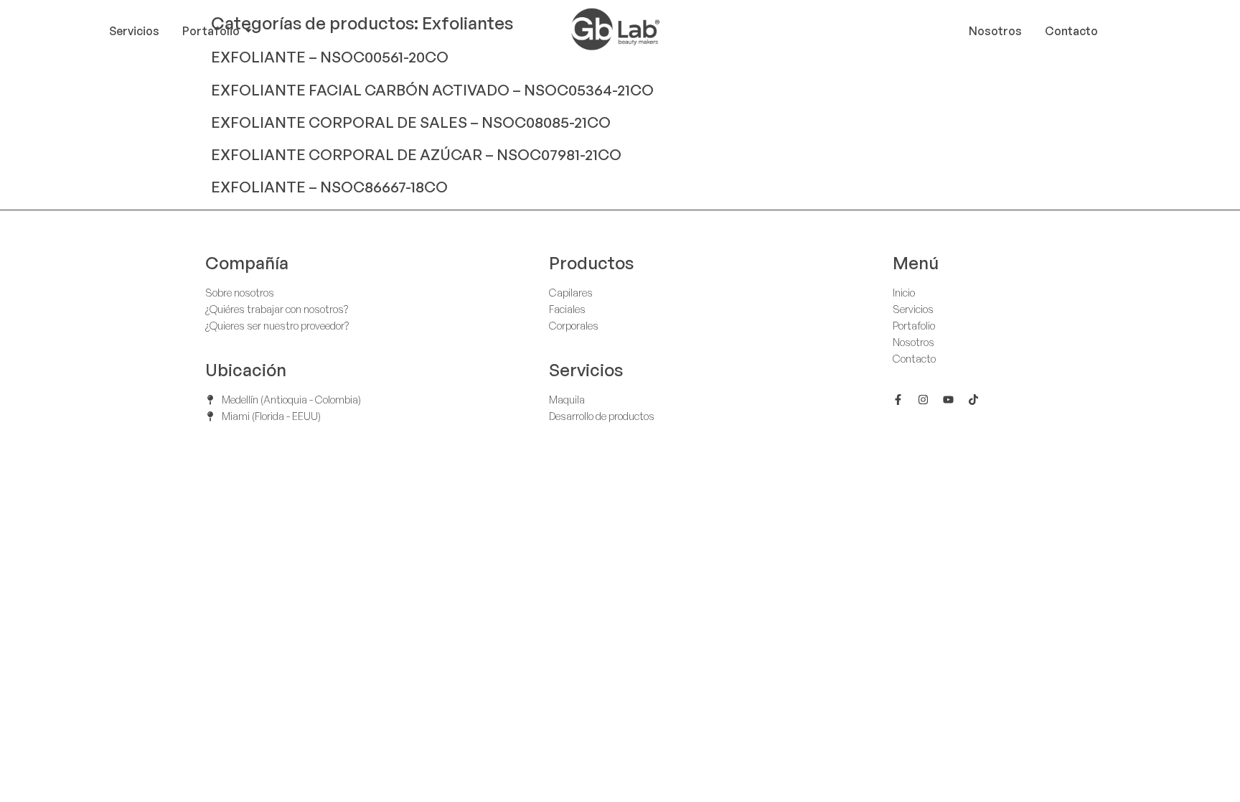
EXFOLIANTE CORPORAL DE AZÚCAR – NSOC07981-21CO (416, 154)
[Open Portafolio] (248, 31)
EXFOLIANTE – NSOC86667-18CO (329, 186)
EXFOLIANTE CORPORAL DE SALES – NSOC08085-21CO (411, 122)
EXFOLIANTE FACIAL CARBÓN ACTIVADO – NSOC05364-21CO (432, 89)
